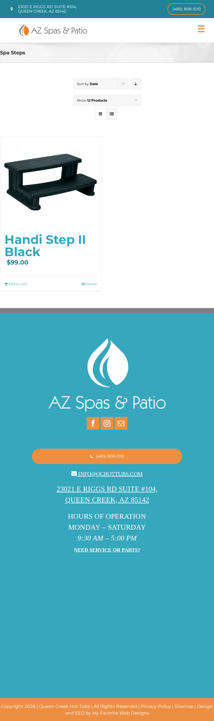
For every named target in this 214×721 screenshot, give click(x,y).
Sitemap (183, 706)
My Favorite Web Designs (120, 713)
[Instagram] (107, 423)
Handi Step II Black (45, 245)
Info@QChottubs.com (110, 474)
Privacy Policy (156, 706)
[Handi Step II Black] (50, 182)
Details (91, 284)
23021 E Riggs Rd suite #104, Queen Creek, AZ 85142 (47, 8)
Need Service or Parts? (107, 550)
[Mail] (121, 423)
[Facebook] (93, 423)
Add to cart (17, 284)
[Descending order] (135, 84)
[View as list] (111, 114)
